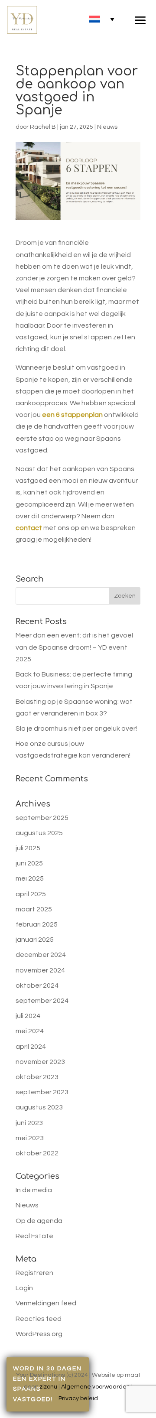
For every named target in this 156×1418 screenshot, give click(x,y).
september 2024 (42, 1000)
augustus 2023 (39, 1107)
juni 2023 (29, 1122)
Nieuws (107, 127)
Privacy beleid (78, 1398)
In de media (34, 1190)
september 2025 (42, 817)
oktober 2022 (37, 1153)
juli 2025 (28, 848)
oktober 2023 (37, 1076)
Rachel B (43, 127)
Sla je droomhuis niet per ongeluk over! (76, 728)
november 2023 (40, 1061)
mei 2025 (30, 878)
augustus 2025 (39, 832)
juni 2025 (29, 863)
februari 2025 (37, 924)
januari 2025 (35, 939)
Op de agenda (39, 1220)
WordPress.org (39, 1333)
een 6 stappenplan (72, 414)
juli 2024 (28, 1015)
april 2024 (31, 1046)
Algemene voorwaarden (95, 1387)
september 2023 (42, 1092)
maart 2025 (34, 909)
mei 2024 (30, 1031)
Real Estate (34, 1236)
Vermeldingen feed (46, 1303)
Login (24, 1288)
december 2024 (41, 954)
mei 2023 (30, 1138)
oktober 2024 (37, 985)
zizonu (48, 1387)
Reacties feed (39, 1318)
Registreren (34, 1272)
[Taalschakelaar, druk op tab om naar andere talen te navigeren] (101, 19)
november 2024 (40, 970)
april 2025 (31, 894)
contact (29, 527)
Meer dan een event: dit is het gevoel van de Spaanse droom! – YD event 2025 (74, 647)
